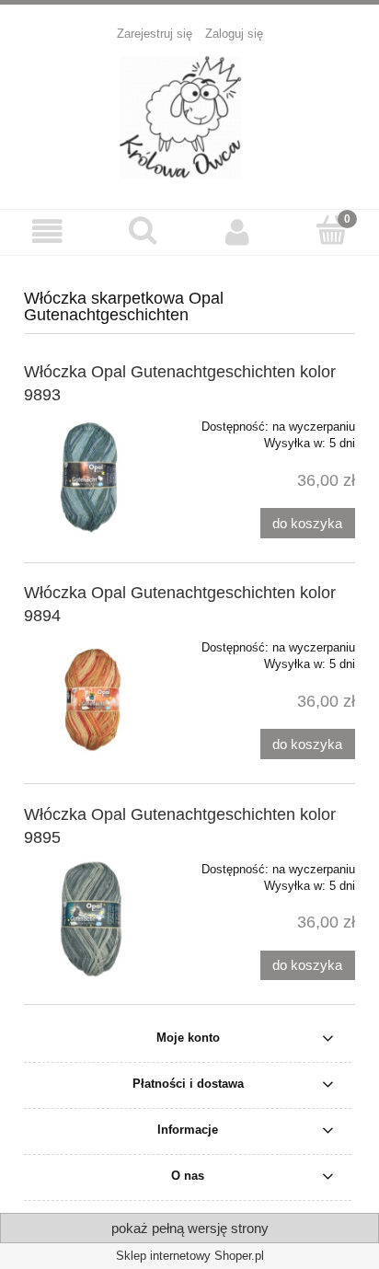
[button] (47, 231)
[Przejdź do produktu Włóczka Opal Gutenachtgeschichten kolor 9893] (90, 473)
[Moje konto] (237, 231)
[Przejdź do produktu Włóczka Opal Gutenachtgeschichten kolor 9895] (90, 915)
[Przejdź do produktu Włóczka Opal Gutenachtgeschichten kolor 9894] (90, 694)
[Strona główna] (190, 116)
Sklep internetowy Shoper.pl (190, 1256)
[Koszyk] (331, 230)
